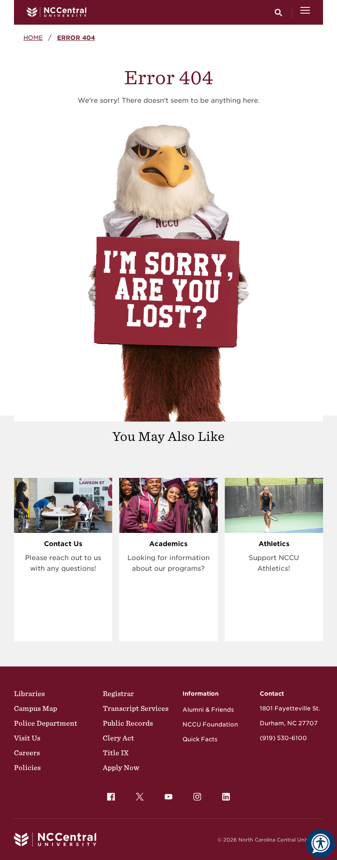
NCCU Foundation (210, 724)
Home (33, 37)
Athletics (274, 544)
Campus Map (35, 708)
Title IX (116, 752)
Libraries (29, 693)
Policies (27, 767)
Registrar (118, 693)
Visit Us (27, 738)
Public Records (128, 723)
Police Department (45, 723)
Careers (27, 752)
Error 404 (76, 37)
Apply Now (121, 767)
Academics (168, 544)
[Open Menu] (305, 12)
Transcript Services (135, 708)
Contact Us (63, 544)
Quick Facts (199, 739)
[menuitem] (111, 797)
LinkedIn (226, 797)
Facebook (111, 797)
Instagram (197, 797)
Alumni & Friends (208, 709)
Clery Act (118, 738)
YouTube (168, 797)
